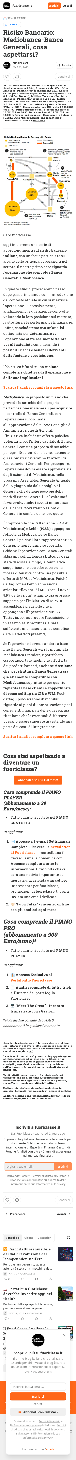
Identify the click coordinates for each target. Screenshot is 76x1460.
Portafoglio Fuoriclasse (31, 980)
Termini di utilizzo (42, 1176)
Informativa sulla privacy (26, 1425)
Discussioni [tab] (44, 1238)
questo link (38, 120)
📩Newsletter (14, 18)
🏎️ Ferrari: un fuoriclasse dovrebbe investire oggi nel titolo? (27, 1293)
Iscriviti (54, 6)
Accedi (67, 6)
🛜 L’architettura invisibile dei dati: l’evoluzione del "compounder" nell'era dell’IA (27, 1254)
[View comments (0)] (22, 1279)
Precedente (18, 1214)
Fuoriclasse (21, 63)
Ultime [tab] (28, 1238)
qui (30, 1051)
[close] (64, 1335)
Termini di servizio (49, 1421)
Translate (12, 24)
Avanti (61, 1214)
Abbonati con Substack (40, 1412)
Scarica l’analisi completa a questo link (38, 387)
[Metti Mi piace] (7, 77)
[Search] (69, 1238)
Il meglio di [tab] (13, 1238)
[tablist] (29, 1238)
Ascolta (66, 65)
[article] (38, 1264)
